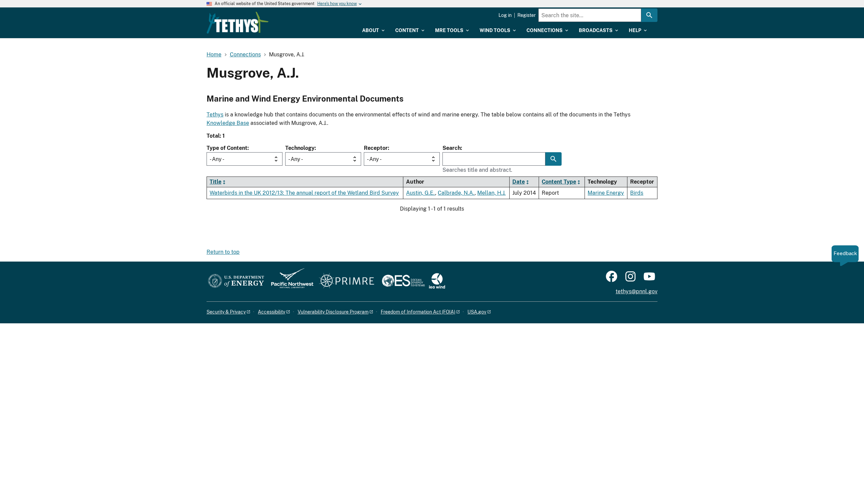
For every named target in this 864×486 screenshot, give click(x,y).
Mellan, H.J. (491, 193)
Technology (300, 148)
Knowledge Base (228, 123)
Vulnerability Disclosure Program (333, 312)
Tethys (215, 114)
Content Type (559, 182)
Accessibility (271, 312)
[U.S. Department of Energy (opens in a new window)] (236, 281)
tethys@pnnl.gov (636, 291)
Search (451, 148)
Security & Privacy (226, 312)
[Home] (238, 22)
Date (518, 182)
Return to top (223, 252)
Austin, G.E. (420, 193)
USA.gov (476, 312)
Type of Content (227, 148)
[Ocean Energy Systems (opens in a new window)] (403, 281)
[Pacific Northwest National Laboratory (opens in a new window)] (290, 281)
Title (215, 182)
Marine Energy (606, 193)
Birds (636, 193)
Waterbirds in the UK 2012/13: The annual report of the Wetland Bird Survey (304, 193)
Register (526, 15)
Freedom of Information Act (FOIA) (418, 312)
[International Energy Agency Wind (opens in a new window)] (437, 281)
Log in (505, 15)
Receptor (376, 148)
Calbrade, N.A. (456, 193)
